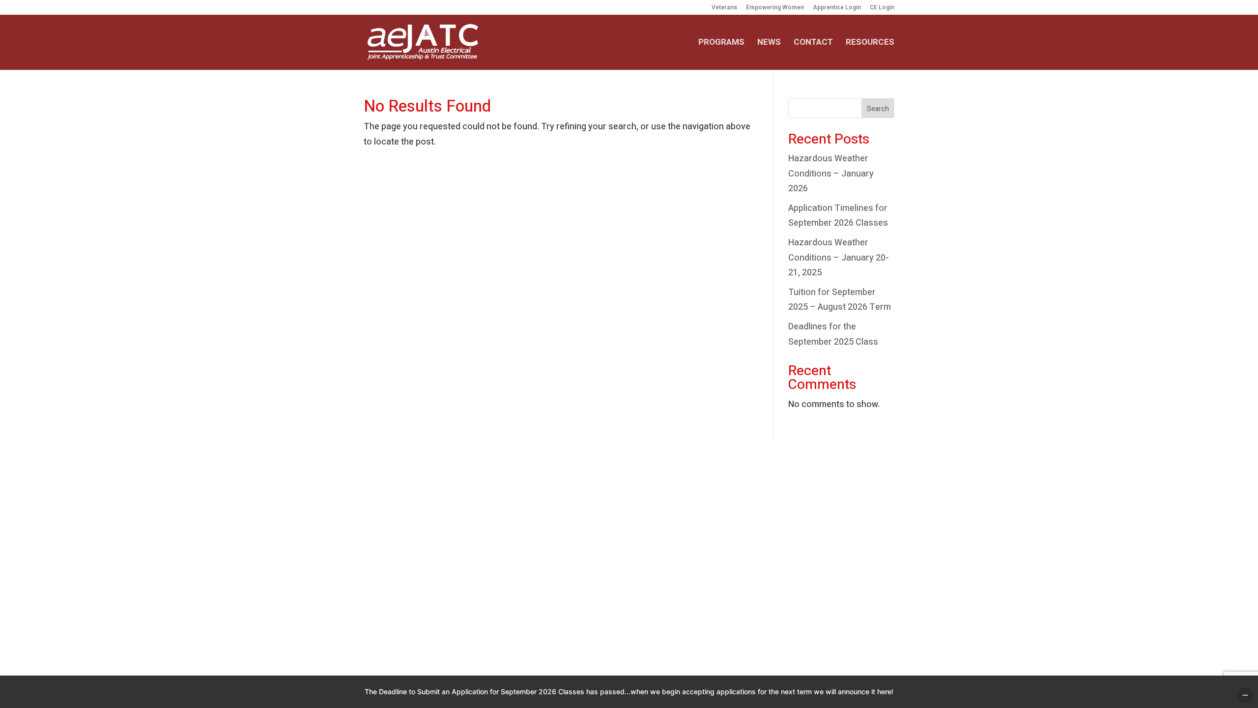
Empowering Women (775, 8)
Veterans (724, 8)
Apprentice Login (837, 8)
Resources (870, 43)
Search (878, 109)
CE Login (882, 8)
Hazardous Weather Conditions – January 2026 (831, 173)
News (769, 43)
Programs (721, 43)
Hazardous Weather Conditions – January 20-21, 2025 (838, 257)
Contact (813, 43)
